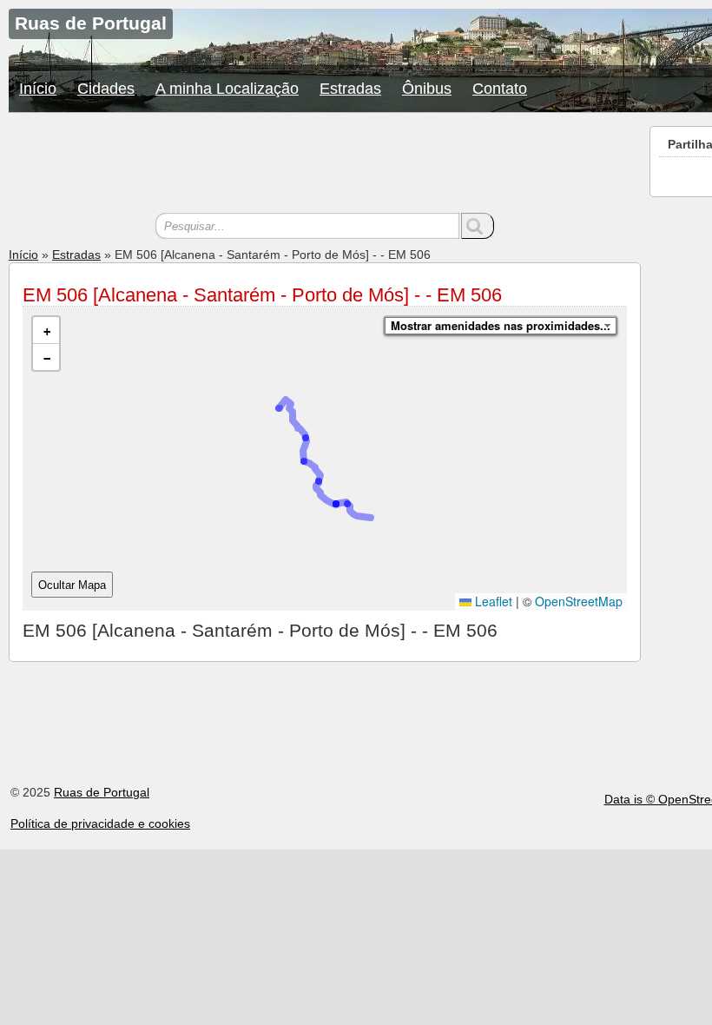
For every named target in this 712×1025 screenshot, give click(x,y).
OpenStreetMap (579, 601)
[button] (46, 330)
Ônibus (427, 88)
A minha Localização (227, 88)
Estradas (350, 88)
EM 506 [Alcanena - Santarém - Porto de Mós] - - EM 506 (262, 295)
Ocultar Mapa (72, 585)
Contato (499, 88)
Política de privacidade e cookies (100, 823)
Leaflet (491, 601)
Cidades (106, 88)
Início (37, 88)
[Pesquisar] (477, 226)
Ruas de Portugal (101, 792)
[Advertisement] (325, 165)
